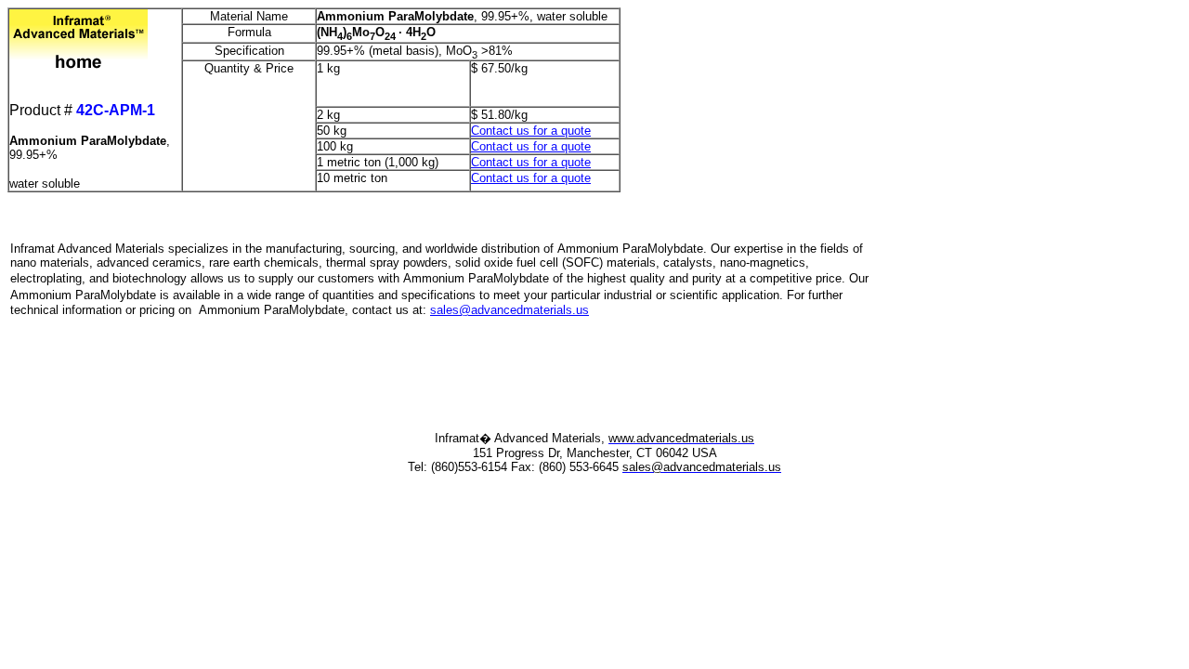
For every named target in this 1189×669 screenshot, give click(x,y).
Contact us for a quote (531, 131)
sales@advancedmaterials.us (509, 310)
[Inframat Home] (78, 20)
